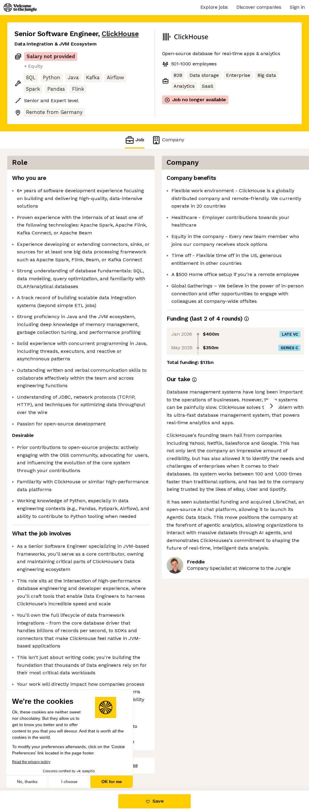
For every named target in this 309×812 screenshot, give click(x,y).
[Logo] (20, 7)
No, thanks (27, 781)
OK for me (111, 781)
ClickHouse (120, 34)
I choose (69, 781)
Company (173, 140)
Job (139, 140)
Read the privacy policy (31, 762)
